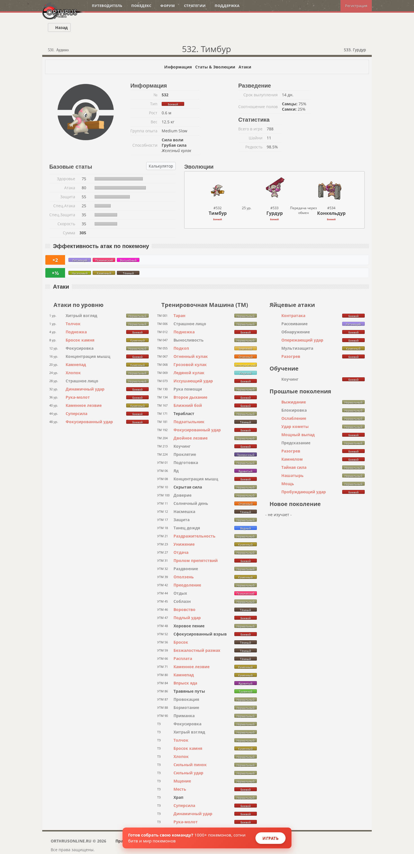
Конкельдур (331, 213)
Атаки (245, 67)
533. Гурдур (355, 49)
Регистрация (356, 5)
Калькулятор (161, 166)
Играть (270, 838)
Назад (61, 27)
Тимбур (218, 213)
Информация (178, 67)
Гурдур (274, 213)
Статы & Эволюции (215, 67)
